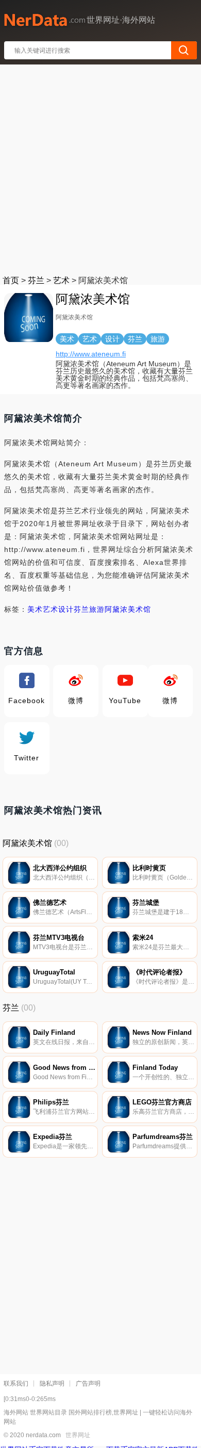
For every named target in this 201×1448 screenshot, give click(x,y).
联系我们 (16, 1383)
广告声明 (88, 1383)
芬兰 (36, 280)
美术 (35, 609)
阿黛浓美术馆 (128, 609)
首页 (11, 280)
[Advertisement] (100, 167)
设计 (66, 609)
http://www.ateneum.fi (91, 354)
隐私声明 (52, 1383)
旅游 (97, 609)
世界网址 (77, 1435)
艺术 (61, 280)
